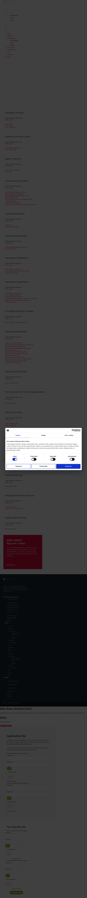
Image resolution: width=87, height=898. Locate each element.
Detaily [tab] (43, 435)
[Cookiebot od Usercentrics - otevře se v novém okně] (73, 430)
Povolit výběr (43, 466)
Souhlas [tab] (18, 435)
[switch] (34, 459)
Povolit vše (68, 466)
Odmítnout (18, 466)
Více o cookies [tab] (69, 435)
